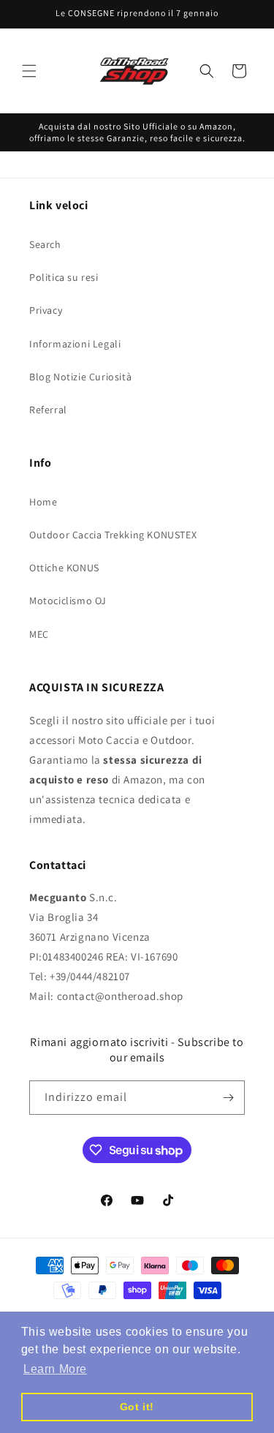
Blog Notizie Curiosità (80, 376)
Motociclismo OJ (68, 600)
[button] (29, 71)
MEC (39, 634)
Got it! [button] (137, 1407)
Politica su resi (64, 277)
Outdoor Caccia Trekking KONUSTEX (113, 534)
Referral (48, 409)
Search (45, 244)
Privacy (45, 310)
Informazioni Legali (75, 343)
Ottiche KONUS (64, 567)
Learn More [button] (55, 1369)
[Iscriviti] (228, 1097)
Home (43, 501)
